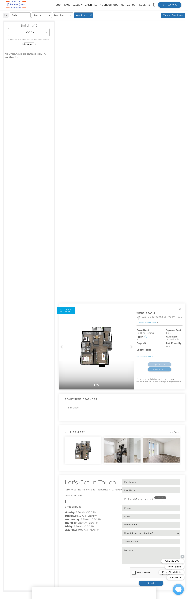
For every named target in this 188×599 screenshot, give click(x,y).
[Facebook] (65, 501)
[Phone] (154, 5)
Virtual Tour (159, 369)
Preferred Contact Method (138, 499)
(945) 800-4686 (73, 495)
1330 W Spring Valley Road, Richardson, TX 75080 (93, 489)
